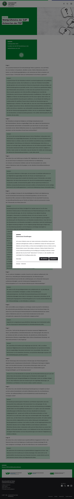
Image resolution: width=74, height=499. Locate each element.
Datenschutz (23, 263)
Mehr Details (18, 258)
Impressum (18, 263)
